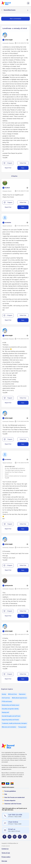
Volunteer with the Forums (12, 803)
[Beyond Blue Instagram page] (14, 837)
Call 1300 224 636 (15, 815)
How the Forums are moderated (14, 797)
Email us (11, 829)
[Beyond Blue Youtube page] (9, 837)
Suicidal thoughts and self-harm (11, 716)
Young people (22, 727)
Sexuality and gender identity (10, 708)
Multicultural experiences (19, 697)
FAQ (5, 794)
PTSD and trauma (7, 701)
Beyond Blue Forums (6, 3)
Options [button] (28, 10)
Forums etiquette (9, 800)
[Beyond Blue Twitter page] (19, 837)
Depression (22, 694)
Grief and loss (6, 697)
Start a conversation (15, 18)
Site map (4, 861)
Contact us (5, 849)
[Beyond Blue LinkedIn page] (24, 837)
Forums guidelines (10, 791)
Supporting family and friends (10, 719)
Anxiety (4, 694)
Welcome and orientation (9, 727)
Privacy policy (6, 857)
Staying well (5, 712)
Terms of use (6, 853)
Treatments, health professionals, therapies (14, 723)
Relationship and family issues (10, 705)
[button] (4, 163)
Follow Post (23, 163)
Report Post (8, 167)
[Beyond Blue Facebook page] (4, 837)
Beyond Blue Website (8, 746)
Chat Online (13, 822)
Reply (22, 168)
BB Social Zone (12, 694)
